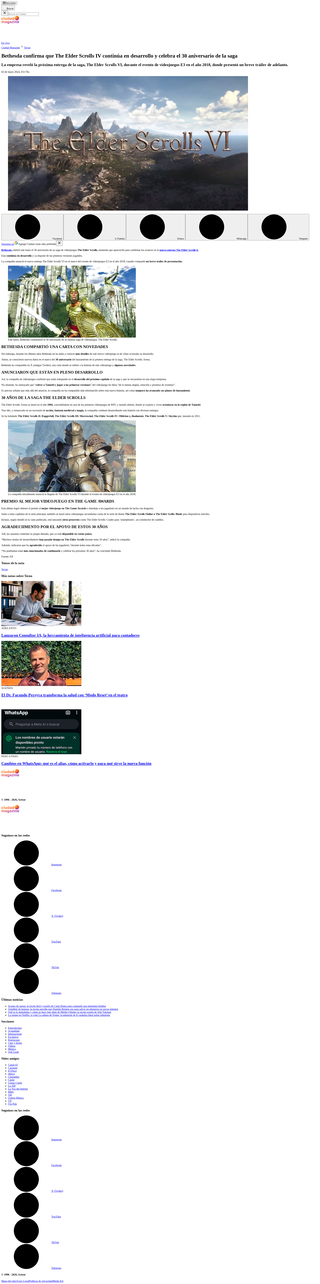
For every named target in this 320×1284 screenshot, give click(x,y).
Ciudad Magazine (10, 47)
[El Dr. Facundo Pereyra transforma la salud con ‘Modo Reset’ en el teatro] (160, 664)
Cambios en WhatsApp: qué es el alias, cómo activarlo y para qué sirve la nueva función (76, 763)
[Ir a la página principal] (26, 40)
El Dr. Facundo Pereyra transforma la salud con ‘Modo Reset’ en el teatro (64, 695)
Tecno (27, 47)
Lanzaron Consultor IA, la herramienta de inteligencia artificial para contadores (70, 635)
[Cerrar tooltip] (59, 243)
